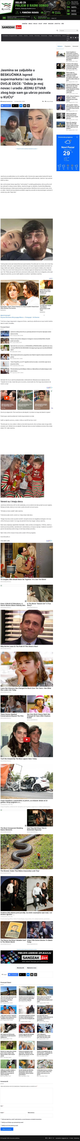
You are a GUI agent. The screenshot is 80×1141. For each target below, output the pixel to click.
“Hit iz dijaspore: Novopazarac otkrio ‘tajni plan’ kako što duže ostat (43, 1036)
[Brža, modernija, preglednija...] (27, 957)
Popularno (67, 46)
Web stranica (31, 1112)
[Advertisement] (27, 55)
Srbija (30, 23)
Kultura (64, 35)
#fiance (21, 317)
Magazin (50, 23)
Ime (2, 1106)
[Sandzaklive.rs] (11, 27)
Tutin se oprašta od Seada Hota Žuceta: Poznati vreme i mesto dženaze (72, 116)
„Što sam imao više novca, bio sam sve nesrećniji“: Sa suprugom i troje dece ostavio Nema (8, 999)
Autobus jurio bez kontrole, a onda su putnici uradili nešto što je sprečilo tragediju (26, 998)
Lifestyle (57, 23)
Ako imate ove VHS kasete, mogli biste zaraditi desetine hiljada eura (8, 1036)
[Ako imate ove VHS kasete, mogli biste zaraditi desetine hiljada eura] (8, 1028)
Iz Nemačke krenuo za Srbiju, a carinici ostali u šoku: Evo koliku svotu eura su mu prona (44, 1072)
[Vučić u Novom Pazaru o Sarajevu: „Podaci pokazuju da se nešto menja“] (60, 98)
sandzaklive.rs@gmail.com (62, 1138)
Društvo (26, 35)
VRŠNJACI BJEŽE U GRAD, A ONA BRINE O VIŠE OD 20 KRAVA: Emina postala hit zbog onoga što (8, 1072)
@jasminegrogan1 (5, 315)
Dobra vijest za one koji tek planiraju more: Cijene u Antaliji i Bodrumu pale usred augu (44, 999)
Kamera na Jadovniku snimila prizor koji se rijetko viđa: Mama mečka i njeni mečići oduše (8, 1054)
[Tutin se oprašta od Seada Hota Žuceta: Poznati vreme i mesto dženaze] (60, 116)
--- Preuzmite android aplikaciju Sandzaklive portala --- (26, 148)
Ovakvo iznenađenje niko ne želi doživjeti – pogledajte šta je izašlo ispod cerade (44, 1053)
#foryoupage (15, 317)
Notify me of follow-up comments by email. (13, 1122)
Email (2, 1112)
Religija (50, 35)
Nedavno (60, 46)
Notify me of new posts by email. (10, 1125)
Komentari (75, 46)
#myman (3, 317)
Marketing (76, 1138)
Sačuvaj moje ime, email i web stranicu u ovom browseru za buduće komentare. (22, 1119)
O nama (71, 1138)
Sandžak (24, 23)
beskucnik (21, 968)
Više (62, 23)
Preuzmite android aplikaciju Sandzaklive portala (27, 949)
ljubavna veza (32, 968)
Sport (45, 23)
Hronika (31, 35)
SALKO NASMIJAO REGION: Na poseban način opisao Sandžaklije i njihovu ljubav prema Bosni (26, 1072)
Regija (35, 23)
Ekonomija (37, 35)
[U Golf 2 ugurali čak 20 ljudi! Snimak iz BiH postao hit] (27, 1028)
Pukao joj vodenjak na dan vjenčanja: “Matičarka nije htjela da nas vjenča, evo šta (26, 1053)
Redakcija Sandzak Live (7, 101)
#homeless (9, 317)
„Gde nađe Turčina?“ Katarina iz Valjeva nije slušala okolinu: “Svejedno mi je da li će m (8, 1017)
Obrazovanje (44, 35)
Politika (20, 35)
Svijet (40, 23)
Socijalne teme (57, 35)
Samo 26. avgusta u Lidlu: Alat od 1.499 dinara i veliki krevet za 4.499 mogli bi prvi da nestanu (72, 125)
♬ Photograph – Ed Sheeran (31, 317)
